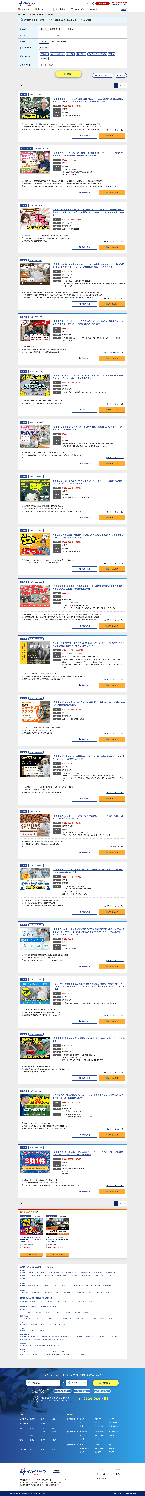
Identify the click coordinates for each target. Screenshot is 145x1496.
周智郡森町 (65, 1285)
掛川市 (41, 1285)
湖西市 (56, 1285)
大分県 (54, 1449)
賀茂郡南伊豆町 (110, 1272)
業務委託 (78, 1312)
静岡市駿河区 (48, 1293)
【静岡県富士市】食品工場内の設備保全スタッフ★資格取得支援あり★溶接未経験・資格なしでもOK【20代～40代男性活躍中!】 (88, 587)
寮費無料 (44, 54)
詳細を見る (86, 135)
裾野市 (41, 1275)
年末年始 (56, 1354)
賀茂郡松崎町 (98, 1272)
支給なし (42, 1330)
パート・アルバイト (27, 1312)
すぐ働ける (112, 1318)
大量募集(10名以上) (81, 1318)
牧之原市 (99, 1293)
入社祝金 (70, 54)
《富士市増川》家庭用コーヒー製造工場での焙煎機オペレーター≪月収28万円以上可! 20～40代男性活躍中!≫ (88, 817)
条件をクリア (121, 75)
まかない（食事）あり (92, 1336)
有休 (23, 1354)
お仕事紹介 (60, 9)
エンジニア (42, 1301)
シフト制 (54, 1352)
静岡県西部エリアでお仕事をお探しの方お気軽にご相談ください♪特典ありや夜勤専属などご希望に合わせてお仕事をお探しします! (89, 644)
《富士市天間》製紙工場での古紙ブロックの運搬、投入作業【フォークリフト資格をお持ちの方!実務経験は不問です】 (89, 703)
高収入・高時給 (26, 1318)
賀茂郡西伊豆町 (72, 1272)
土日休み (35, 1352)
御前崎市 (32, 1285)
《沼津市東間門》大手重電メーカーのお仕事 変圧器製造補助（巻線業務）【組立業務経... (57, 1239)
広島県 (32, 1445)
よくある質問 (94, 9)
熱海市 (24, 1272)
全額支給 (33, 1330)
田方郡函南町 (86, 1275)
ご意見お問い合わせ (14, 1493)
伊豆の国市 (40, 1272)
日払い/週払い (38, 1318)
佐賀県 (43, 1449)
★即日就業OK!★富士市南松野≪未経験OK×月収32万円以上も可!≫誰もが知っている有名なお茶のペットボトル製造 (89, 536)
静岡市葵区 (25, 1293)
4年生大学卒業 (61, 1324)
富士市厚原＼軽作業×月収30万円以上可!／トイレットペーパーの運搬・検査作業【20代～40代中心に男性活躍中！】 (87, 482)
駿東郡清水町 (62, 1275)
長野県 (43, 1423)
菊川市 (48, 1285)
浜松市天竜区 (108, 1285)
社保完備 (35, 1336)
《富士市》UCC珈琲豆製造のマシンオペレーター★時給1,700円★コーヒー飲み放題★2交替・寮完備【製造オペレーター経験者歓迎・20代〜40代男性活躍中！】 (88, 265)
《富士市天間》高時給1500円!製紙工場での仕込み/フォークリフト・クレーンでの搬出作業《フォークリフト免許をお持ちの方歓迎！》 (88, 1153)
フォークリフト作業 (57, 54)
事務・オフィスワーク (55, 1301)
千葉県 (43, 1432)
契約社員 (38, 1312)
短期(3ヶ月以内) (26, 1345)
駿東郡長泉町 (74, 1275)
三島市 (24, 1278)
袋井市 (75, 1285)
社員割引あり (106, 1336)
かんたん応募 (113, 135)
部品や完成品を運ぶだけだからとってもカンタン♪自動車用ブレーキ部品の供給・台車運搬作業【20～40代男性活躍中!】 (88, 1096)
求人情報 (25, 9)
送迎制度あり (78, 1336)
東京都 (54, 1432)
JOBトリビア (79, 9)
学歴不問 (24, 1324)
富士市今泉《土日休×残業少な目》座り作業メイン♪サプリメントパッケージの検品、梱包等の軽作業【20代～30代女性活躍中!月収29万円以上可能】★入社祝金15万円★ (88, 212)
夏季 (48, 1354)
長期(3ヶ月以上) (40, 1345)
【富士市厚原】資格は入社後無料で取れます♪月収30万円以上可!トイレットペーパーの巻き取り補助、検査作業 (88, 871)
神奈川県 (33, 1435)
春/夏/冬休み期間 (54, 1345)
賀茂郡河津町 (60, 1272)
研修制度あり (67, 1336)
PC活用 (102, 1318)
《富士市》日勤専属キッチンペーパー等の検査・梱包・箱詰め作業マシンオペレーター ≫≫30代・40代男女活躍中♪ (88, 428)
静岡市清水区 (36, 1293)
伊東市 (50, 1272)
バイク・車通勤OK (50, 1339)
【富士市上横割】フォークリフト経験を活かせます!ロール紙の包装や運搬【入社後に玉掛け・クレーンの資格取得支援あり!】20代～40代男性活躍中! (88, 100)
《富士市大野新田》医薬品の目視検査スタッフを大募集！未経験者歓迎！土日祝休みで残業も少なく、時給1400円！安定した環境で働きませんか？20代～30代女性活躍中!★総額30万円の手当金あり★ (89, 931)
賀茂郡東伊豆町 (85, 1272)
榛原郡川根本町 (68, 1293)
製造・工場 (25, 1301)
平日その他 (44, 1352)
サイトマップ (42, 1493)
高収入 (111, 54)
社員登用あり (46, 1336)
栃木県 (43, 1428)
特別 (36, 1354)
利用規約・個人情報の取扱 (29, 1493)
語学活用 (94, 1318)
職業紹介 (68, 1312)
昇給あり (61, 1339)
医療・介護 (81, 1301)
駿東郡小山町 (50, 1275)
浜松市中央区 (85, 1285)
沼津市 (96, 1275)
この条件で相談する (104, 75)
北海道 (32, 1419)
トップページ (21, 14)
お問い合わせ (101, 1479)
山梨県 (32, 1423)
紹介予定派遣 (58, 1312)
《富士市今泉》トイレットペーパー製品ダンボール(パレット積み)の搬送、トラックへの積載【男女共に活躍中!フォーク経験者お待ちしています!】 (88, 322)
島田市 (58, 1293)
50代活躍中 (81, 54)
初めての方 (42, 9)
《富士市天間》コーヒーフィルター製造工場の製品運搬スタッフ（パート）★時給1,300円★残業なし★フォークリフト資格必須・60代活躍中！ (88, 154)
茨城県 (32, 1428)
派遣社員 (47, 1312)
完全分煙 (116, 1336)
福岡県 (32, 1449)
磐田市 (24, 1285)
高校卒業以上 (35, 1324)
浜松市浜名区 (97, 1285)
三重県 (54, 1440)
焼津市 (108, 1293)
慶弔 (29, 1354)
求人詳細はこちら (31, 1254)
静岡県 (41, 14)
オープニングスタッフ (52, 1318)
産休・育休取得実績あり (70, 1354)
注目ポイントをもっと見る (114, 130)
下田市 (33, 1275)
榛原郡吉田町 (81, 1293)
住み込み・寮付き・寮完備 (97, 54)
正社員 (86, 1312)
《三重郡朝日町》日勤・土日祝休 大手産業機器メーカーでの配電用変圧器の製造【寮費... (31, 1239)
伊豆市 (31, 1272)
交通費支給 (37, 1339)
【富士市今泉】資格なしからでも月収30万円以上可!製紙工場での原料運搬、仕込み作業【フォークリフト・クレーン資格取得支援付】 (88, 376)
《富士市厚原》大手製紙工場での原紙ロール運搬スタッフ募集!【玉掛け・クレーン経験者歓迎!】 (89, 1039)
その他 (90, 1301)
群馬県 (54, 1428)
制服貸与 (56, 1336)
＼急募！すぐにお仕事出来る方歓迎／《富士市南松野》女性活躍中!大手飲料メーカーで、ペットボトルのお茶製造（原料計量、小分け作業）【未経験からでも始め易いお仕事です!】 (89, 986)
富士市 (104, 1275)
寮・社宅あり (25, 1336)
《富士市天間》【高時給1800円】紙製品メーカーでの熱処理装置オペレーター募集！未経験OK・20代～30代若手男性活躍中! (89, 757)
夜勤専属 (44, 58)
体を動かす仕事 (67, 1318)
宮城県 (43, 1419)
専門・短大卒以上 (48, 1324)
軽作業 (34, 1301)
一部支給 (24, 1330)
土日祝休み (25, 1352)
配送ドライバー (69, 1301)
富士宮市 (112, 1275)
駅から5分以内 (26, 1339)
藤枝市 (91, 1293)
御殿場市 (24, 1275)
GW (42, 1354)
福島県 (54, 1419)
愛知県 (43, 1440)
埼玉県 (32, 1432)
